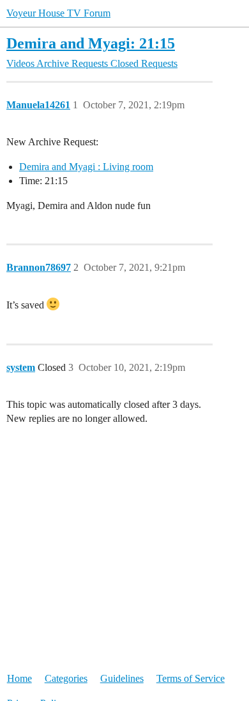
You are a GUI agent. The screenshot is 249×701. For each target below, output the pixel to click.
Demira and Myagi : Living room (86, 166)
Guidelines (122, 678)
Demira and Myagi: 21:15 (90, 43)
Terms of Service (190, 678)
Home (19, 678)
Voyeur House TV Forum (58, 13)
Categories (66, 678)
